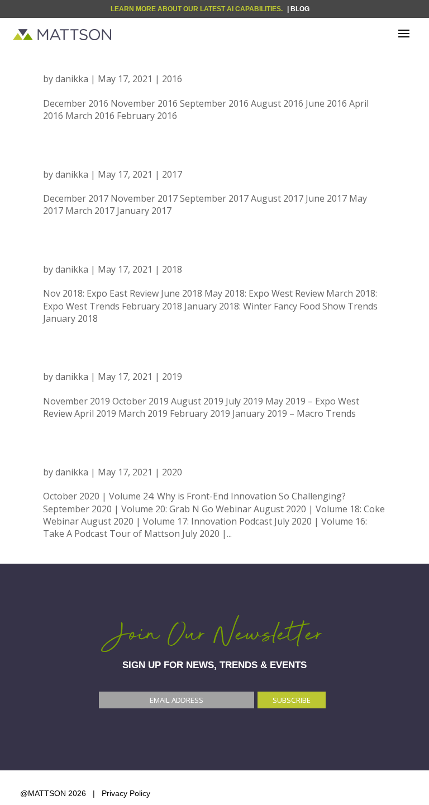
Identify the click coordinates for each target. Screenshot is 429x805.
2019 (65, 358)
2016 (65, 61)
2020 (65, 454)
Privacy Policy (126, 793)
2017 (65, 156)
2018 (65, 251)
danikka (71, 79)
